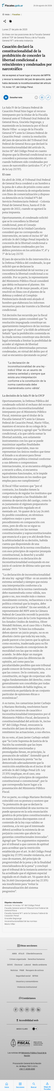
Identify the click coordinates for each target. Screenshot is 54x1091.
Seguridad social (23, 976)
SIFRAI (35, 976)
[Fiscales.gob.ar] (20, 6)
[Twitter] (21, 1009)
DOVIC (10, 965)
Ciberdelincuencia (34, 953)
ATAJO (21, 953)
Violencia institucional (27, 987)
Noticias (14, 970)
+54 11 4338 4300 (27, 1069)
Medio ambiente (40, 965)
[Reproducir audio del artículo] (5, 97)
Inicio (7, 14)
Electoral (18, 965)
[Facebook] (15, 1009)
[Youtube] (27, 1009)
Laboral (27, 965)
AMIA (14, 953)
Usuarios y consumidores (27, 981)
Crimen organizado (17, 959)
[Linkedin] (38, 1009)
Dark (35, 1029)
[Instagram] (32, 1009)
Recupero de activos (35, 970)
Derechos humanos (36, 959)
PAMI (22, 970)
